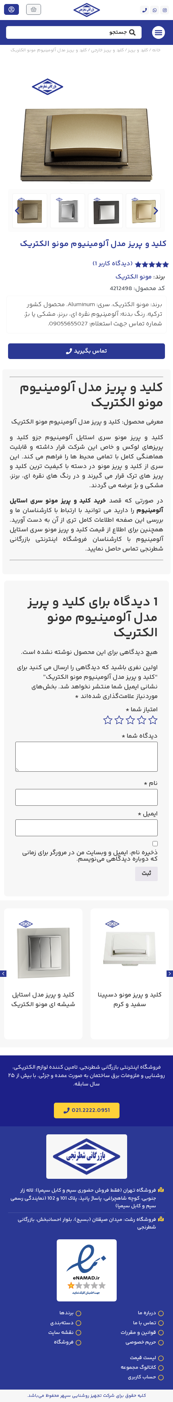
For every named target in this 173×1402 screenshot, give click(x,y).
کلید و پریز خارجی (107, 50)
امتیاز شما (142, 710)
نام (151, 784)
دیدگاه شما (140, 736)
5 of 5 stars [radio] (108, 720)
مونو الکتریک (133, 277)
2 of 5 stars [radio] (141, 720)
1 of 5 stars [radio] (153, 720)
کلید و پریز (138, 50)
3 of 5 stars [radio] (130, 720)
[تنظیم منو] (158, 32)
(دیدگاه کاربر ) (113, 264)
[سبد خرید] (33, 9)
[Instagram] (164, 10)
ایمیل (148, 814)
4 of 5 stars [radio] (119, 720)
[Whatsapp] (154, 10)
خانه (156, 50)
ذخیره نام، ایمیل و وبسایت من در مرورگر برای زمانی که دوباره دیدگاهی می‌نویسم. (90, 856)
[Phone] (144, 10)
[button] (17, 211)
